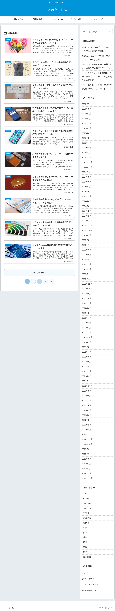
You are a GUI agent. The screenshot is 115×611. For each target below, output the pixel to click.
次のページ (39, 272)
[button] (110, 31)
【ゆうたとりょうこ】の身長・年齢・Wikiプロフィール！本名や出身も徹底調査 (97, 76)
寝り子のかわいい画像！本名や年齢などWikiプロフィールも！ (97, 87)
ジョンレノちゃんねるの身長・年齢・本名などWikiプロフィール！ (97, 66)
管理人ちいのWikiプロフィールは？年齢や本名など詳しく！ (96, 49)
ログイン (86, 573)
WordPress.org (89, 590)
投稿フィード (88, 579)
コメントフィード (90, 584)
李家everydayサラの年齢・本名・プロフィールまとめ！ (97, 58)
